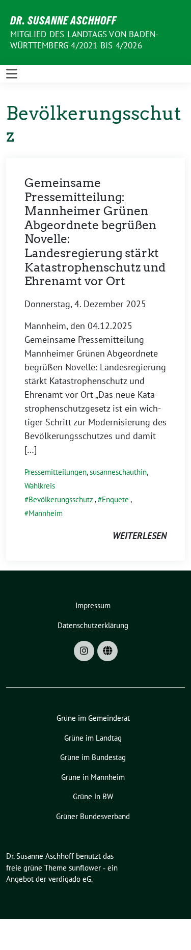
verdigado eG (69, 879)
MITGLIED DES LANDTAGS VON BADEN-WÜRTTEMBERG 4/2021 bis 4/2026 (84, 40)
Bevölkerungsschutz (61, 499)
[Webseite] (107, 651)
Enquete (115, 499)
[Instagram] (84, 651)
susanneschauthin (118, 472)
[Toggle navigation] (11, 74)
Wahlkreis (39, 486)
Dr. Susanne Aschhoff (63, 20)
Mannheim (46, 513)
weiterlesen (140, 535)
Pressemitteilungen (55, 472)
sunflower (85, 868)
